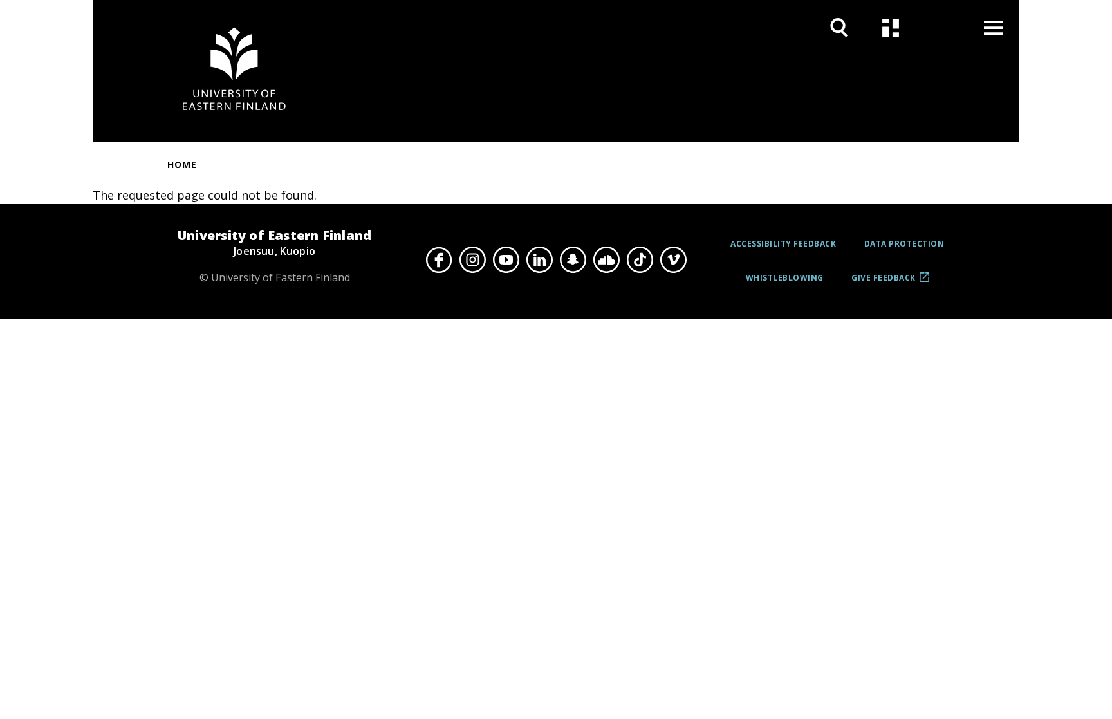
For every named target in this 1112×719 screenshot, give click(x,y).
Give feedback (883, 282)
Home (182, 164)
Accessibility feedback (783, 243)
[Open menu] (993, 27)
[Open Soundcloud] (606, 259)
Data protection (904, 243)
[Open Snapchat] (573, 259)
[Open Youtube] (506, 259)
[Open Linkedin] (539, 259)
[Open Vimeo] (673, 259)
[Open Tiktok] (640, 259)
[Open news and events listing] (890, 27)
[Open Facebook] (439, 259)
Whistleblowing (785, 277)
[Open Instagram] (472, 259)
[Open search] (839, 27)
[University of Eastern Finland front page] (234, 71)
